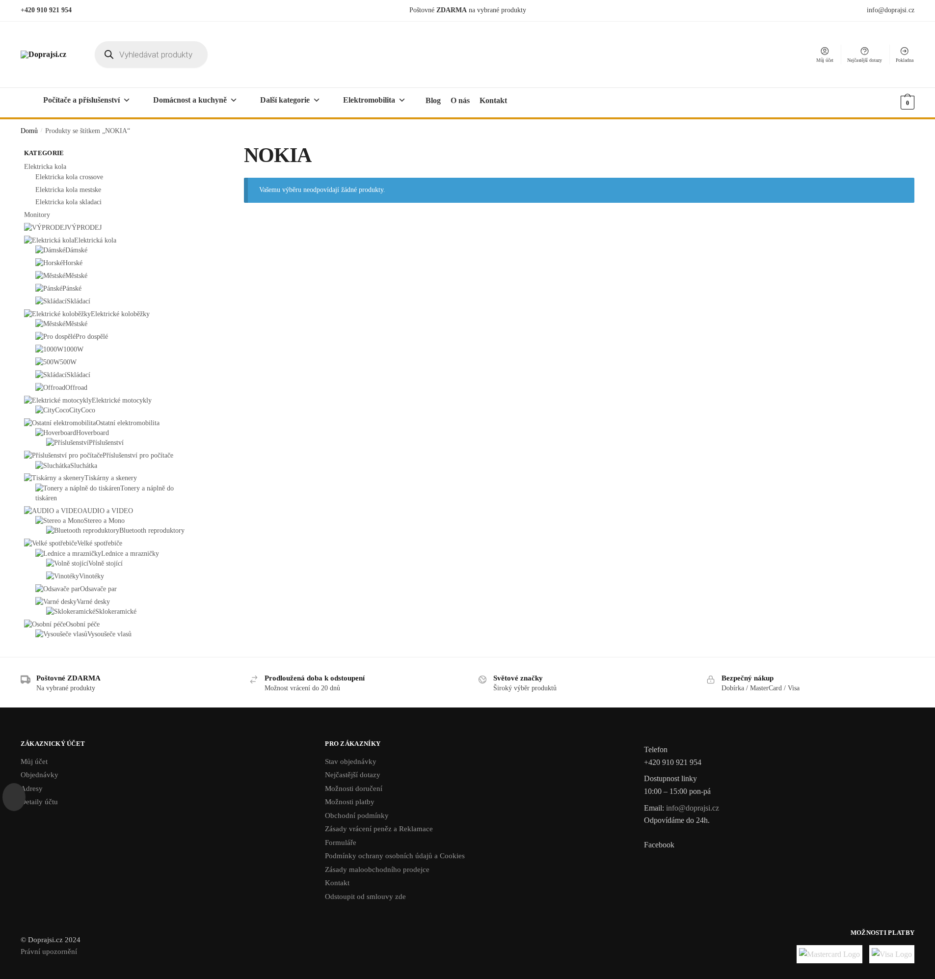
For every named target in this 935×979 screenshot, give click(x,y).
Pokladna (904, 60)
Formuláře (340, 842)
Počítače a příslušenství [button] (81, 100)
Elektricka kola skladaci (68, 202)
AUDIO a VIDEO (107, 511)
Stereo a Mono (104, 520)
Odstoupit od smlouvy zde (365, 896)
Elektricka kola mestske (68, 189)
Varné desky (93, 601)
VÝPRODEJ (84, 227)
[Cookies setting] (14, 797)
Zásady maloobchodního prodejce (377, 869)
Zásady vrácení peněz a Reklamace (379, 829)
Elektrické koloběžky (120, 314)
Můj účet (824, 60)
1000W (73, 349)
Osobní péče (83, 624)
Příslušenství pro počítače (138, 455)
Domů (29, 131)
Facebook (659, 845)
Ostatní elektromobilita (128, 423)
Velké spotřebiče (99, 543)
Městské (76, 275)
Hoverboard (92, 432)
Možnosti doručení (353, 788)
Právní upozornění (49, 951)
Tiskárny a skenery (110, 478)
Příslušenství (106, 442)
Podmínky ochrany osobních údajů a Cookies (395, 856)
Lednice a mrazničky (130, 553)
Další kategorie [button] (285, 100)
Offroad (76, 387)
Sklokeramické (115, 611)
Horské (72, 263)
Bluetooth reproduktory (152, 530)
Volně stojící (105, 563)
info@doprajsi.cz (890, 10)
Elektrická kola (95, 240)
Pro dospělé (92, 336)
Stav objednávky (350, 761)
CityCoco (82, 410)
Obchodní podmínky (357, 815)
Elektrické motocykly (122, 400)
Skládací (78, 301)
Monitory (37, 214)
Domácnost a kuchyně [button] (190, 100)
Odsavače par (98, 589)
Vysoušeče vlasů (109, 634)
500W (68, 362)
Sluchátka (83, 465)
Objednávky (39, 775)
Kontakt (337, 883)
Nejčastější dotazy (864, 60)
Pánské (71, 288)
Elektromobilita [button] (369, 100)
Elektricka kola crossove (69, 177)
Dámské (76, 250)
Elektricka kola (45, 166)
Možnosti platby (349, 802)
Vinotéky (91, 576)
